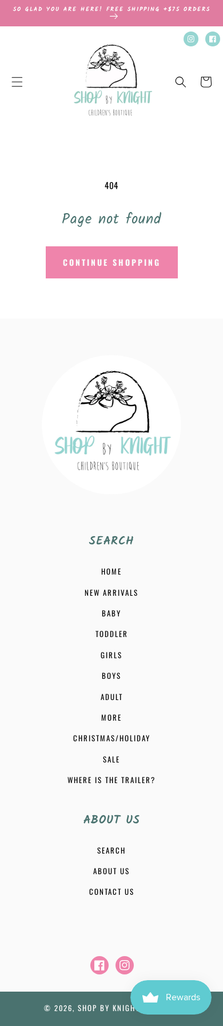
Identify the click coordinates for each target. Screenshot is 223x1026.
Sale (111, 759)
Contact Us (111, 891)
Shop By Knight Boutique (128, 1007)
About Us (111, 870)
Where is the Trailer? (111, 779)
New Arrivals (111, 592)
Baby (111, 613)
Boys (111, 675)
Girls (111, 655)
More (111, 717)
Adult (112, 696)
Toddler (111, 633)
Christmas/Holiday (111, 738)
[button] (17, 82)
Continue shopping (112, 262)
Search (111, 850)
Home (111, 571)
